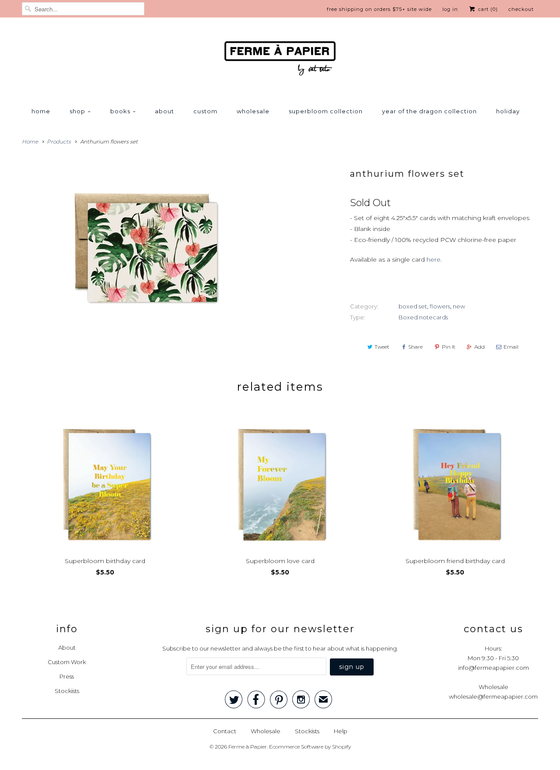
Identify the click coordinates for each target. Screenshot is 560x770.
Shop (77, 111)
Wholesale (253, 111)
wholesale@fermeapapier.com (493, 696)
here (434, 259)
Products (59, 141)
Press (67, 676)
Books (120, 111)
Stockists (67, 690)
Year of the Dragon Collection (429, 111)
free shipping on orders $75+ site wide (379, 9)
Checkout (521, 9)
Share (415, 346)
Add (479, 346)
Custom (205, 111)
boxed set (413, 306)
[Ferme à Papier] (280, 60)
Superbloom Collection (326, 111)
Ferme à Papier (247, 746)
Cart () (487, 9)
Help (340, 731)
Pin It (448, 346)
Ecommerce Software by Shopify (310, 746)
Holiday (508, 111)
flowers (440, 306)
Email (511, 346)
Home (41, 111)
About (164, 111)
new (459, 306)
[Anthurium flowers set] (146, 250)
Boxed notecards (423, 317)
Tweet (381, 346)
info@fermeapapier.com (493, 667)
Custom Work (67, 661)
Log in (450, 9)
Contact (224, 731)
